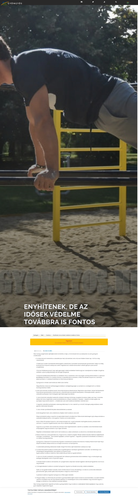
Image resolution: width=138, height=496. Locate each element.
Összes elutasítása (91, 492)
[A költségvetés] (104, 2)
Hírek (50, 350)
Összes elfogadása (104, 492)
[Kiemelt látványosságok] (93, 2)
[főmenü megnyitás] (132, 3)
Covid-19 (47, 350)
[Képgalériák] (81, 2)
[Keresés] (116, 2)
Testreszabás (79, 492)
